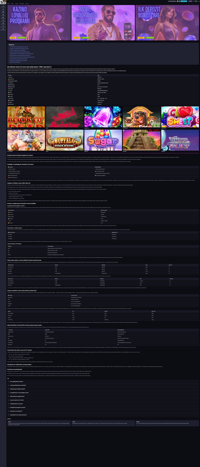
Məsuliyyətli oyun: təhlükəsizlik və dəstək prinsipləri (18, 60)
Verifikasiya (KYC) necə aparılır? (16, 403)
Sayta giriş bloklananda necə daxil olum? (18, 385)
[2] (102, 41)
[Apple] (177, 1)
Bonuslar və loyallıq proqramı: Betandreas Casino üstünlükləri (20, 51)
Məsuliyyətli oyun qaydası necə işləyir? (17, 407)
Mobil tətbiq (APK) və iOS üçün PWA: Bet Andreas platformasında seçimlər (22, 57)
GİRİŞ (8, 3)
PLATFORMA (21, 3)
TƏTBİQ (16, 3)
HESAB (12, 3)
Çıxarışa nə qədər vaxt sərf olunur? (17, 400)
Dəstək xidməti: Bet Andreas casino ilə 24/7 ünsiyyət (18, 58)
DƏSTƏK (26, 3)
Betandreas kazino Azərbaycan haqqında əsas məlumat (19, 46)
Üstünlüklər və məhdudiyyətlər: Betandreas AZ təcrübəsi (19, 48)
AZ (198, 1)
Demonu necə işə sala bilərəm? (16, 411)
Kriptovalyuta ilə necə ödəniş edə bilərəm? (18, 414)
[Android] (179, 1)
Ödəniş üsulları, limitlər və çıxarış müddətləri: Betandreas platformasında (21, 53)
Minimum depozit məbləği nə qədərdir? (17, 389)
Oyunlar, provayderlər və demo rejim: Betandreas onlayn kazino (20, 55)
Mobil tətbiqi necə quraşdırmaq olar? (17, 396)
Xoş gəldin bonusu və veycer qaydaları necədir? (19, 392)
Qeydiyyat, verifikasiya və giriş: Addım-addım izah (18, 50)
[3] (103, 41)
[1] (101, 41)
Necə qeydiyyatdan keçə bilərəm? (16, 381)
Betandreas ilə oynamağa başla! (15, 62)
